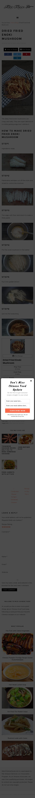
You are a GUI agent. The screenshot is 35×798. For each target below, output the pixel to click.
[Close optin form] (31, 381)
